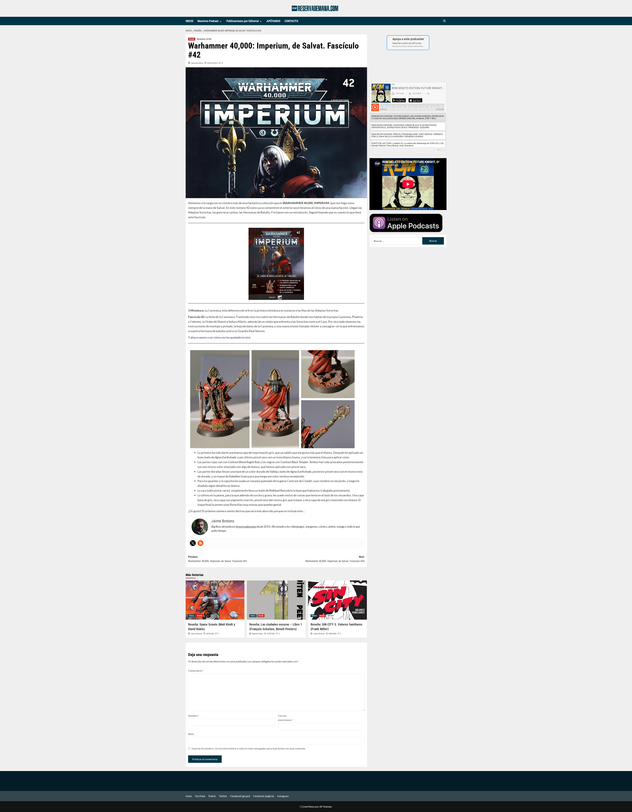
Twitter (223, 796)
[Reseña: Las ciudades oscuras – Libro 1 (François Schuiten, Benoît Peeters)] (276, 600)
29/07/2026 (210, 634)
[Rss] (200, 543)
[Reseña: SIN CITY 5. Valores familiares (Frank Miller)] (337, 600)
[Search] (444, 21)
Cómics (191, 616)
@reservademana (246, 526)
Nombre (193, 715)
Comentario (196, 670)
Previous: (217, 559)
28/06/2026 (332, 634)
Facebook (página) (263, 796)
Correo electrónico (285, 717)
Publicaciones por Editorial (242, 21)
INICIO (189, 21)
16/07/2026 (271, 634)
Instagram (283, 796)
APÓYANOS (273, 21)
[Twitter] (193, 543)
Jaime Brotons (197, 63)
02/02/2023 (212, 63)
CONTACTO (291, 21)
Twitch (212, 796)
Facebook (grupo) (240, 796)
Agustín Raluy (257, 634)
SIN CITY (331, 616)
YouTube (200, 796)
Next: (335, 559)
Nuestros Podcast (208, 21)
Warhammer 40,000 (204, 39)
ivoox (189, 796)
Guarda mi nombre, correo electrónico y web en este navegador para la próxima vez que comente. (249, 748)
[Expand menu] (220, 21)
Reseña (191, 39)
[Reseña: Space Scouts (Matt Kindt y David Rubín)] (215, 600)
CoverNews (308, 806)
